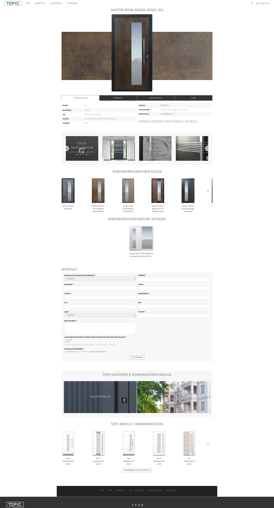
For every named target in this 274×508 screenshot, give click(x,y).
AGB (130, 490)
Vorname (141, 275)
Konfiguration (56, 3)
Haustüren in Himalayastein (174, 121)
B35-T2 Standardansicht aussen (159, 461)
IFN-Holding (170, 490)
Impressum (139, 490)
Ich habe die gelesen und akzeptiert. (86, 352)
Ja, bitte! (69, 340)
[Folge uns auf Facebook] (132, 505)
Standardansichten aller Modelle (137, 470)
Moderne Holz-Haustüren (92, 114)
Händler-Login (264, 3)
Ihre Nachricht (70, 321)
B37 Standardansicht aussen (189, 461)
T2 (89, 110)
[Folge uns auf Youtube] (142, 505)
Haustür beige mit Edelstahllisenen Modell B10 (128, 208)
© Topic (101, 490)
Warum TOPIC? (40, 3)
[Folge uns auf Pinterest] (135, 505)
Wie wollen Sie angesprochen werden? (80, 275)
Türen (28, 3)
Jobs (181, 121)
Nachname (69, 284)
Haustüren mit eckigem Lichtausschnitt (174, 110)
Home (110, 490)
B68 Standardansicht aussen (128, 461)
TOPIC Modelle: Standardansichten (137, 424)
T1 (87, 110)
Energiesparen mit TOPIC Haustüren (151, 121)
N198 (86, 123)
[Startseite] (14, 3)
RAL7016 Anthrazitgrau (107, 119)
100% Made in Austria (155, 490)
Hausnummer (143, 294)
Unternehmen (72, 3)
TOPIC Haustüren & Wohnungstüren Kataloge (137, 375)
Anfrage (193, 98)
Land (66, 312)
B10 (85, 105)
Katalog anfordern (156, 98)
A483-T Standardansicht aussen (68, 461)
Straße (68, 294)
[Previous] (66, 148)
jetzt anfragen (137, 357)
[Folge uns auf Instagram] (139, 505)
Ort (140, 303)
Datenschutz (120, 490)
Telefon (141, 312)
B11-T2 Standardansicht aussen (98, 461)
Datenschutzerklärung (74, 349)
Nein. (68, 342)
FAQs (188, 121)
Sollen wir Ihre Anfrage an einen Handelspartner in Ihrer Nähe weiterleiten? (95, 337)
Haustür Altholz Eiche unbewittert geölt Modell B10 (98, 208)
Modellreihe (118, 98)
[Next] (207, 148)
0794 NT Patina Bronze (92, 119)
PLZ (66, 303)
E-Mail (141, 284)
